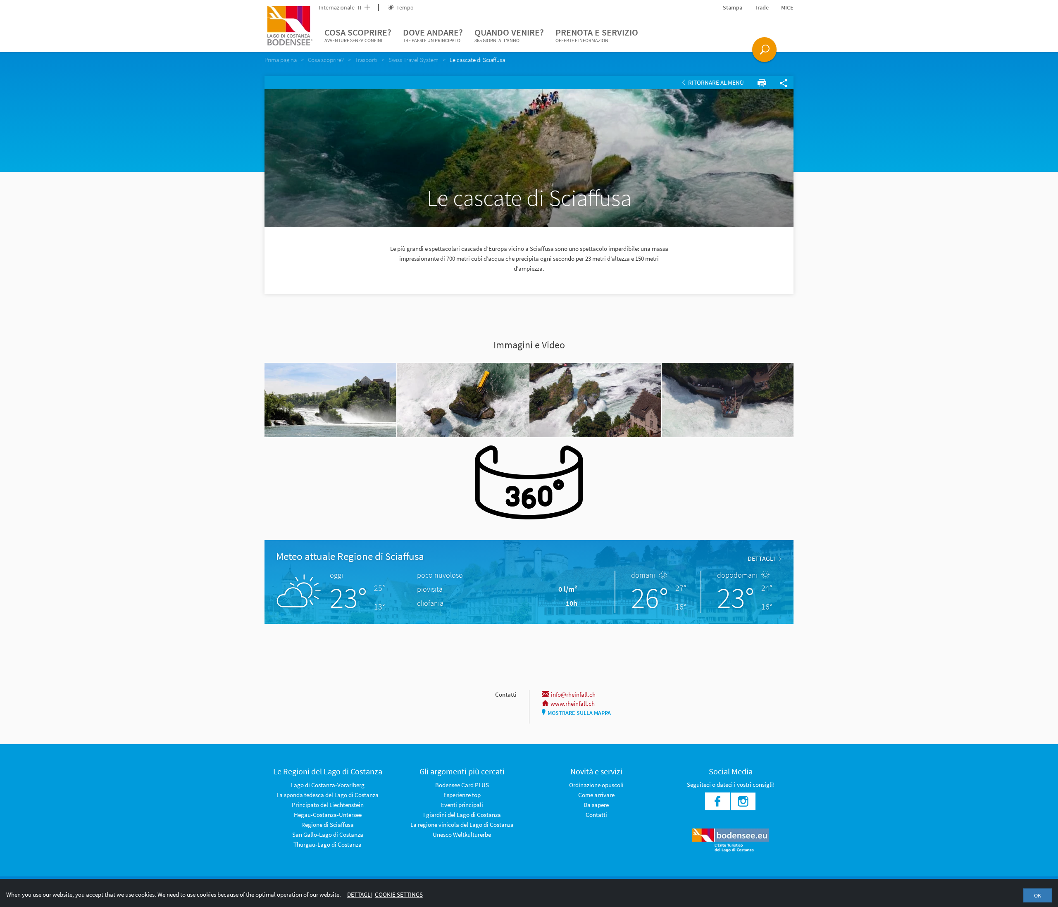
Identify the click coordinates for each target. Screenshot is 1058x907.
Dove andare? (433, 34)
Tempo (404, 7)
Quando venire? (509, 34)
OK (1037, 895)
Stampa (732, 7)
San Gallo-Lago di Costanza (327, 834)
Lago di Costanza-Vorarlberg (328, 785)
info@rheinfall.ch (573, 694)
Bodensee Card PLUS (462, 785)
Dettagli (359, 894)
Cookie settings (399, 894)
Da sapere (596, 805)
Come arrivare (596, 795)
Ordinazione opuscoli (596, 785)
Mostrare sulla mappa (579, 713)
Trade (762, 7)
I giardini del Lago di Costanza (462, 815)
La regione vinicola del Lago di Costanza (462, 824)
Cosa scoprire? (357, 34)
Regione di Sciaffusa (327, 824)
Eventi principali (462, 805)
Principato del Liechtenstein (328, 805)
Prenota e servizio (596, 34)
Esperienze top (462, 795)
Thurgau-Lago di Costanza (327, 844)
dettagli (761, 558)
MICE (787, 7)
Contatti (596, 815)
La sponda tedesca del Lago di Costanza (327, 795)
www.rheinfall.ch (572, 703)
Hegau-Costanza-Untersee (328, 815)
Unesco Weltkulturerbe (462, 834)
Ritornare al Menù (715, 82)
